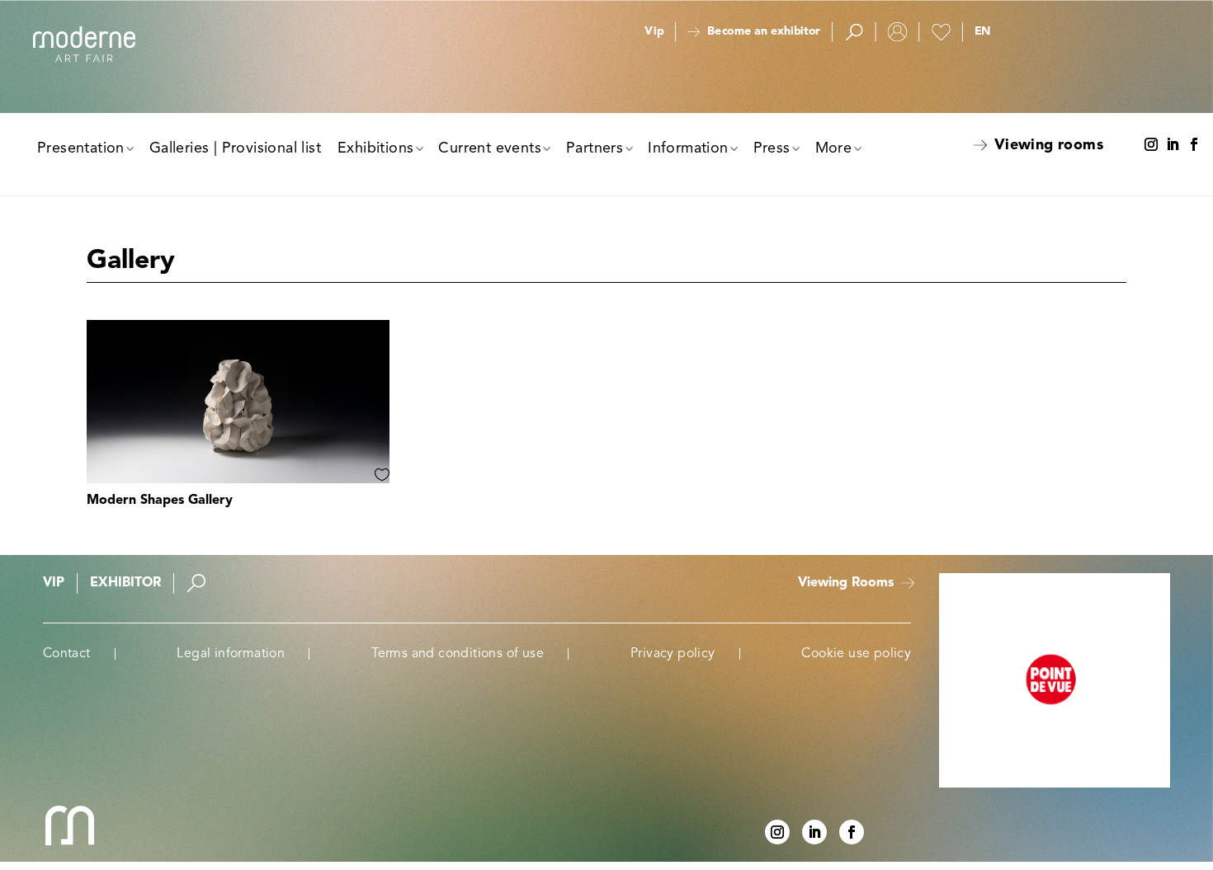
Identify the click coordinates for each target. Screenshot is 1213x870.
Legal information (231, 654)
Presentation (81, 148)
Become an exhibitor (762, 32)
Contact (67, 654)
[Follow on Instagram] (1151, 145)
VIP (53, 583)
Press (772, 148)
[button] (982, 32)
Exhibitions (375, 148)
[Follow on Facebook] (1194, 145)
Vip (653, 32)
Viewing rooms (1048, 145)
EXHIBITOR (125, 583)
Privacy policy (672, 654)
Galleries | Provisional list (235, 148)
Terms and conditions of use (457, 654)
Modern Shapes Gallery (160, 500)
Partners (594, 148)
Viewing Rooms (846, 583)
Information (688, 148)
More (833, 148)
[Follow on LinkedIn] (1172, 145)
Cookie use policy (856, 654)
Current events (489, 148)
